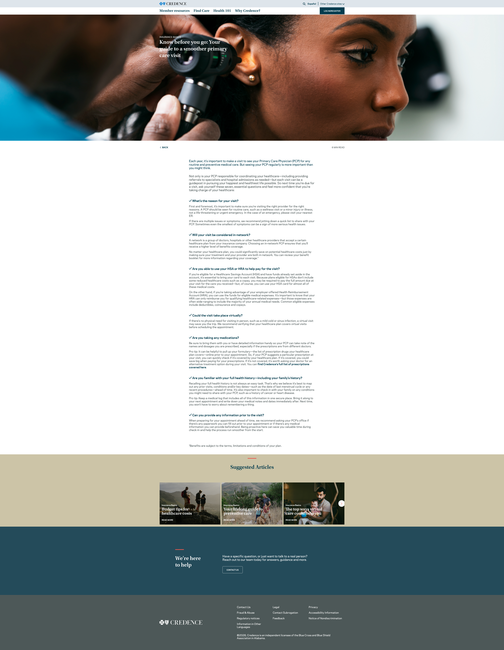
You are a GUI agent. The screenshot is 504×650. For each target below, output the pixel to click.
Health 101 (222, 11)
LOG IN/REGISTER (332, 10)
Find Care (201, 11)
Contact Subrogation (285, 612)
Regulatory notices (248, 618)
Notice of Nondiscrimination (325, 618)
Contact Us (243, 607)
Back (165, 147)
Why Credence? (247, 11)
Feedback (279, 618)
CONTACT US (233, 569)
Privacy (313, 607)
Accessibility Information (324, 612)
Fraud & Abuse (245, 612)
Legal (276, 607)
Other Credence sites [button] (331, 3)
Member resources (174, 11)
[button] (304, 4)
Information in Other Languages (249, 625)
